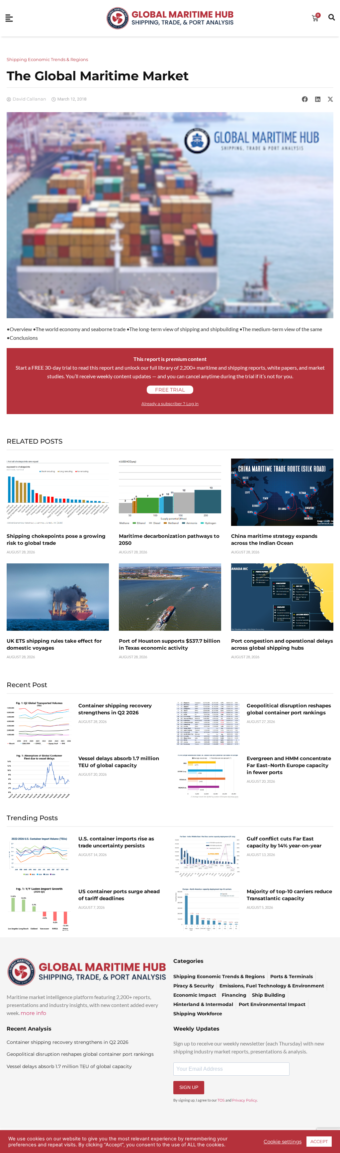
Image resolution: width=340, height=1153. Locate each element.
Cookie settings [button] (282, 1142)
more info (33, 1013)
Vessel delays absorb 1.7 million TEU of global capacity (69, 1066)
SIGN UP (188, 1087)
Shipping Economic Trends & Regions (47, 59)
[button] (304, 99)
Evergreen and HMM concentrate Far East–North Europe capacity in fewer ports (289, 765)
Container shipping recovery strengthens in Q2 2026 (67, 1042)
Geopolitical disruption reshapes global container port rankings (80, 1054)
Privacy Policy (244, 1100)
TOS (221, 1100)
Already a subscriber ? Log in (170, 403)
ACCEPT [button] (319, 1141)
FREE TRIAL (170, 390)
